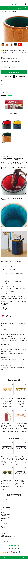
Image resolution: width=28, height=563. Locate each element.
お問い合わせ (4, 535)
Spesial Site (4, 541)
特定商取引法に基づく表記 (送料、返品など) (10, 89)
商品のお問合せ (7, 76)
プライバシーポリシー (6, 538)
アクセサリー (4, 519)
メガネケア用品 (5, 517)
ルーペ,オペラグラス (6, 514)
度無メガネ (4, 509)
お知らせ (3, 528)
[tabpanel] (14, 28)
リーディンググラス (5, 508)
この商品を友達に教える (6, 90)
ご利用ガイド (4, 533)
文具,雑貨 (3, 520)
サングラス (3, 511)
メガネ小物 (4, 515)
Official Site (4, 540)
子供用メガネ (4, 512)
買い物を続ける (5, 92)
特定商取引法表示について (8, 537)
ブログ (2, 526)
